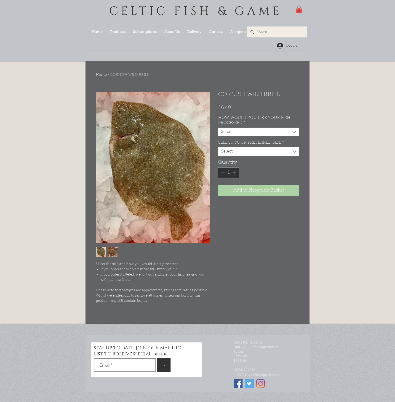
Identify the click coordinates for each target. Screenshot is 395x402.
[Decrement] (223, 173)
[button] (299, 9)
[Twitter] (249, 383)
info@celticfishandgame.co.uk (257, 374)
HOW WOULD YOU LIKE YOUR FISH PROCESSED (254, 120)
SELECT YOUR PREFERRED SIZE (251, 143)
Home (101, 75)
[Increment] (234, 173)
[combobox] (258, 132)
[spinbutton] (229, 173)
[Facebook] (238, 383)
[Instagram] (260, 383)
